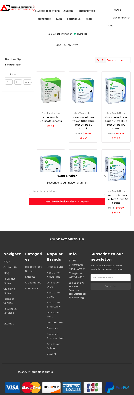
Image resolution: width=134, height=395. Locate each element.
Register (125, 17)
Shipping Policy (9, 291)
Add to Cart (51, 96)
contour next (55, 322)
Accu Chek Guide (53, 294)
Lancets (68, 10)
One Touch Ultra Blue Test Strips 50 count (116, 199)
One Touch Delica (53, 346)
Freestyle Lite (55, 266)
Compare (49, 90)
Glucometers (86, 10)
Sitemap (8, 323)
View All (52, 353)
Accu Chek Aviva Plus (53, 274)
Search (118, 10)
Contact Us (74, 18)
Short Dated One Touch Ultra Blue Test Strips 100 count (116, 123)
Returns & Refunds (10, 310)
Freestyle (52, 328)
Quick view (51, 84)
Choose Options (83, 96)
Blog (89, 18)
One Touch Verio (53, 314)
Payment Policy (9, 281)
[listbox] (118, 60)
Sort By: (101, 60)
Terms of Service (8, 301)
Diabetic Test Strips (47, 10)
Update (27, 82)
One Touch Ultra (53, 284)
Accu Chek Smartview (53, 304)
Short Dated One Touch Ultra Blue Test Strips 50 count (83, 123)
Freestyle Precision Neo (55, 336)
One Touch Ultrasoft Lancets (51, 119)
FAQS (59, 18)
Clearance (44, 18)
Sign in (116, 17)
